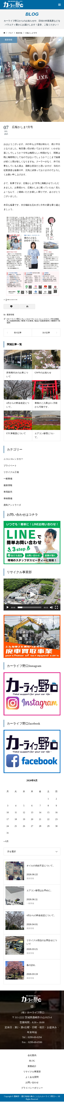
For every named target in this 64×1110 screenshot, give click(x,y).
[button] (32, 594)
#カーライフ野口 (14, 319)
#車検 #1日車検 (27, 321)
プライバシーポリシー (32, 1088)
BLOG (32, 1061)
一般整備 (8, 479)
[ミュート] (51, 607)
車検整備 (8, 498)
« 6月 (6, 841)
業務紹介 (32, 1066)
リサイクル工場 (11, 472)
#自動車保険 (14, 321)
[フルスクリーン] (56, 607)
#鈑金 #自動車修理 (42, 321)
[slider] (29, 607)
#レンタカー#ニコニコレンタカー (36, 319)
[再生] (7, 607)
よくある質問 (32, 1077)
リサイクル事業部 (32, 1071)
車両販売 (8, 492)
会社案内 (32, 1055)
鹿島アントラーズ (12, 505)
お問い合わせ (32, 1082)
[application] (32, 594)
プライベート (10, 465)
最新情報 (8, 40)
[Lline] (11, 306)
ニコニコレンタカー (13, 459)
